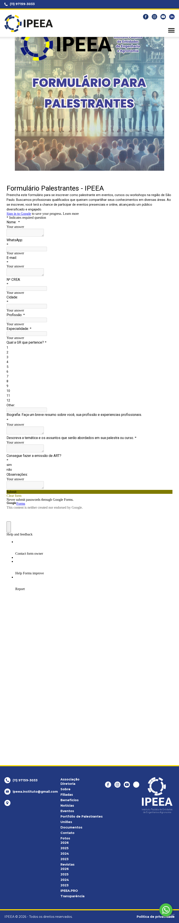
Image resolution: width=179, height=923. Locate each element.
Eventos (67, 811)
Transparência (72, 896)
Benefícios (69, 800)
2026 (64, 843)
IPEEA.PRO (69, 891)
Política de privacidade (156, 917)
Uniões (66, 822)
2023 (64, 859)
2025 (64, 848)
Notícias (67, 806)
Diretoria (67, 784)
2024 (64, 854)
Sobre (65, 789)
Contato (67, 833)
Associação (69, 779)
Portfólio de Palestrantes (81, 816)
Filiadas (66, 795)
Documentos (71, 827)
